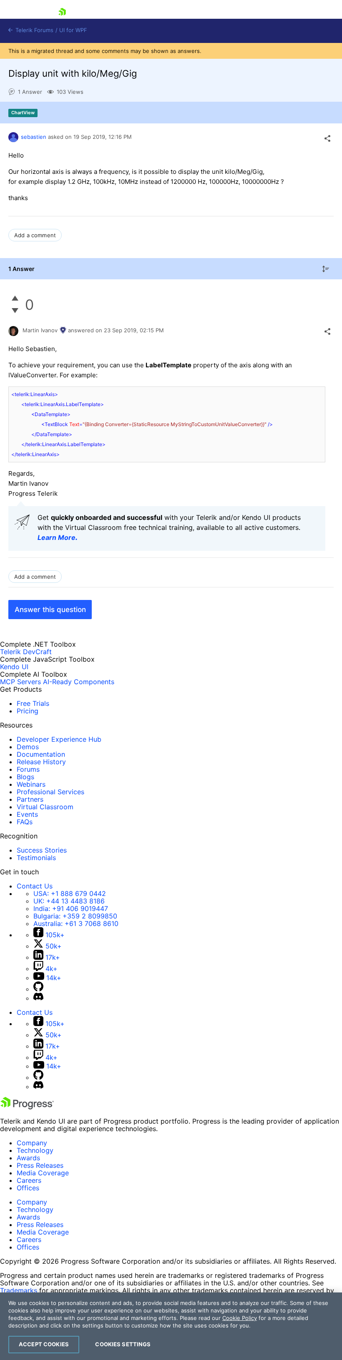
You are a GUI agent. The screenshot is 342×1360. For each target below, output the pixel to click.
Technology (35, 1150)
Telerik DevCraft (26, 651)
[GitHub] (38, 989)
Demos (28, 747)
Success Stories (42, 850)
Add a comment (35, 235)
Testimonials (36, 857)
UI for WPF (73, 30)
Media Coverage (43, 1173)
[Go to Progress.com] (27, 1107)
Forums (28, 769)
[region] (171, 1326)
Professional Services (50, 792)
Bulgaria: (75, 916)
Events (27, 814)
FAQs (25, 822)
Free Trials (33, 703)
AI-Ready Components (78, 681)
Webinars (31, 784)
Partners (30, 799)
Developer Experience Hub (59, 739)
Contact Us (35, 886)
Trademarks (18, 1290)
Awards (28, 1158)
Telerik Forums (33, 30)
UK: (69, 901)
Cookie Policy (239, 1318)
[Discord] (38, 998)
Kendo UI (14, 666)
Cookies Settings (123, 1344)
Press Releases (40, 1165)
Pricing (27, 711)
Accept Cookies (44, 1344)
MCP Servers (20, 681)
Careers (29, 1180)
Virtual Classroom (45, 807)
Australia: (75, 923)
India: (70, 908)
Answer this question (50, 609)
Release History (41, 762)
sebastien (33, 136)
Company (32, 1143)
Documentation (41, 754)
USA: (69, 893)
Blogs (25, 777)
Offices (28, 1188)
